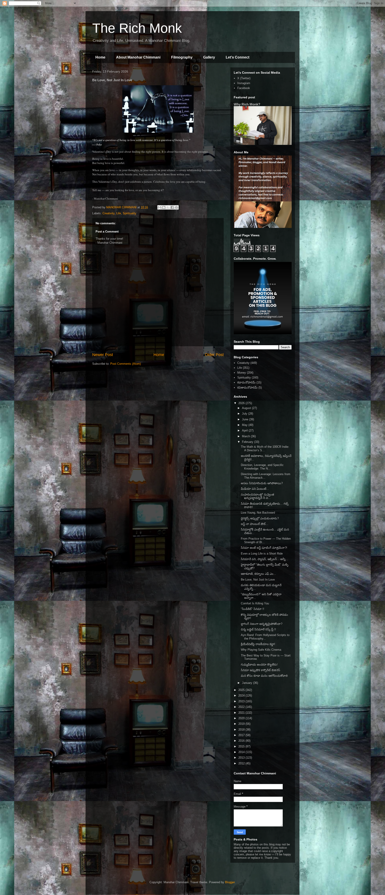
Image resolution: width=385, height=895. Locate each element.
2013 (242, 757)
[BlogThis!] (164, 207)
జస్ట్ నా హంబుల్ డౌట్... (254, 524)
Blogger (230, 882)
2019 (242, 723)
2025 (242, 690)
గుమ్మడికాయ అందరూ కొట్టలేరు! (259, 664)
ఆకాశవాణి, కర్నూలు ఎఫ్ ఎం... (258, 573)
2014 (242, 752)
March (246, 436)
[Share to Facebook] (172, 207)
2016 (242, 740)
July (245, 413)
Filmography (181, 57)
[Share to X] (168, 207)
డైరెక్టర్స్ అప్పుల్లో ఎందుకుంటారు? (260, 518)
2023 (242, 701)
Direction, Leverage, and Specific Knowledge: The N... (262, 466)
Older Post (214, 354)
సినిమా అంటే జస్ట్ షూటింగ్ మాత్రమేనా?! (264, 547)
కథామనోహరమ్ (246, 382)
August (247, 408)
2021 (242, 712)
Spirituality (129, 213)
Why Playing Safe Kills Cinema (261, 649)
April (245, 430)
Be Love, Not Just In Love (258, 579)
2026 (242, 403)
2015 (242, 746)
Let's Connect (237, 57)
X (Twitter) (243, 78)
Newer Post (102, 354)
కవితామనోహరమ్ (247, 387)
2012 (242, 763)
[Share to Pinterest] (176, 207)
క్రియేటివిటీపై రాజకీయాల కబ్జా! (258, 644)
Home (100, 57)
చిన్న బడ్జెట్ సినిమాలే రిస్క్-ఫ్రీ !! (258, 629)
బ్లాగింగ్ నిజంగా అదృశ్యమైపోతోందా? (261, 624)
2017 (242, 735)
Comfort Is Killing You (255, 603)
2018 (242, 729)
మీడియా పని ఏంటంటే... (255, 488)
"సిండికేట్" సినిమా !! (252, 609)
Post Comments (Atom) (125, 363)
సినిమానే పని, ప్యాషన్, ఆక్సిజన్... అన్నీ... (264, 559)
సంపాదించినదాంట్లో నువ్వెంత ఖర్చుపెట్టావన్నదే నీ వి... (257, 496)
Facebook (243, 88)
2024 (242, 695)
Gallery (209, 57)
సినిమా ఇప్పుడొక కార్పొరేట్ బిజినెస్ (260, 670)
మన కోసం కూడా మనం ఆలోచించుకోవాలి (264, 675)
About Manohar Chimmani (138, 57)
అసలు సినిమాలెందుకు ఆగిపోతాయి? (262, 483)
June (245, 419)
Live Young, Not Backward (258, 512)
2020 (242, 718)
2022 (242, 707)
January (247, 682)
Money (241, 372)
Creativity (108, 213)
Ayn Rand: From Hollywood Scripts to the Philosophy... (265, 636)
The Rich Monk (137, 28)
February (248, 441)
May (245, 425)
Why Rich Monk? (247, 104)
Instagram (243, 83)
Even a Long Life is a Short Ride (262, 553)
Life (118, 213)
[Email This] (159, 207)
